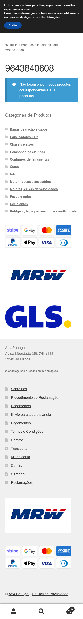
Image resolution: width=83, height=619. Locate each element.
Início (14, 44)
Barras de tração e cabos (29, 129)
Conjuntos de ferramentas (29, 159)
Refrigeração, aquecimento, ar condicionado (43, 211)
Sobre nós (19, 388)
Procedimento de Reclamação (34, 397)
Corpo (14, 166)
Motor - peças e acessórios (30, 181)
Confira (16, 465)
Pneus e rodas (21, 196)
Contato (17, 439)
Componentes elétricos (27, 152)
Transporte (19, 448)
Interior (15, 174)
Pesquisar (41, 611)
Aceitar (13, 25)
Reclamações (22, 482)
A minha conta (14, 611)
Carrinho (18, 474)
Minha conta (20, 456)
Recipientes (19, 204)
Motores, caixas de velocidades (34, 189)
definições (53, 17)
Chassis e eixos (22, 144)
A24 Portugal (19, 593)
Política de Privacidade (50, 593)
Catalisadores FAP (24, 137)
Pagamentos (21, 405)
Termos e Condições (27, 431)
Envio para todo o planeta (31, 414)
